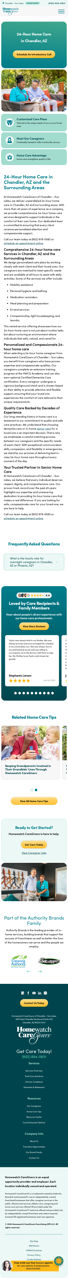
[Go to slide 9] (48, 693)
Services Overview (34, 1070)
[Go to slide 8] (44, 693)
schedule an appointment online (23, 243)
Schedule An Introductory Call (34, 54)
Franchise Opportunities (34, 1146)
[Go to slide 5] (32, 693)
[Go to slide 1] (15, 693)
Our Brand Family (34, 1152)
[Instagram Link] (45, 993)
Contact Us (34, 1157)
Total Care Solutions (34, 1076)
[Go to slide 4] (28, 693)
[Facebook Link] (28, 993)
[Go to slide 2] (19, 693)
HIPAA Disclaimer (34, 1250)
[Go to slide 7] (40, 693)
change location (32, 3)
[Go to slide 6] (36, 693)
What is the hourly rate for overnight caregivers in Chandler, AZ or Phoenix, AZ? (31, 561)
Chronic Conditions (34, 1081)
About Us (34, 1141)
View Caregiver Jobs (34, 853)
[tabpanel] (19, 961)
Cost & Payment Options (34, 1122)
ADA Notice (34, 1245)
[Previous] (28, 971)
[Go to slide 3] (23, 693)
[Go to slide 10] (52, 693)
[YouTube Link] (34, 993)
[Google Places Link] (22, 993)
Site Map (34, 1241)
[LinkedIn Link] (39, 993)
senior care (44, 428)
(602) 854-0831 (56, 3)
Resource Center (34, 1116)
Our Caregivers (34, 1106)
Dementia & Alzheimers (34, 1087)
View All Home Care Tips (34, 801)
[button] (32, 1273)
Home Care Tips (34, 1111)
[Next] (39, 971)
